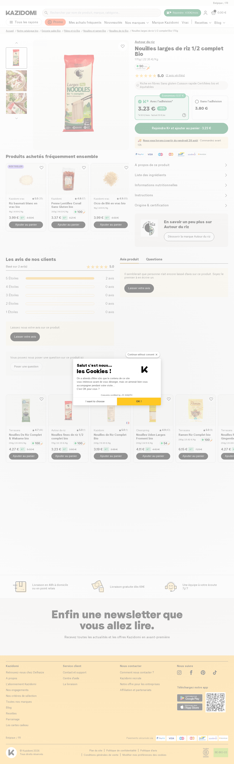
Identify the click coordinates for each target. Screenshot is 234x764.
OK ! (139, 401)
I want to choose (95, 401)
